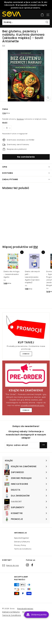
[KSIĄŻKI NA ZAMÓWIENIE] (26, 375)
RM (3, 45)
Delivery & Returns (22, 542)
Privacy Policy (20, 545)
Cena (5, 109)
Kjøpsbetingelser (21, 538)
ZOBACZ (26, 354)
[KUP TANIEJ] (26, 327)
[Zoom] (48, 97)
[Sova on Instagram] (27, 565)
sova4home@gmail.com (33, 405)
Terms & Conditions (22, 549)
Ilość (4, 122)
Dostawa (20, 119)
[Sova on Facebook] (32, 565)
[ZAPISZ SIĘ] (43, 445)
